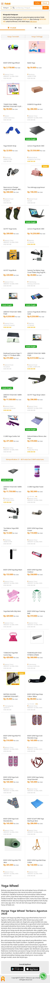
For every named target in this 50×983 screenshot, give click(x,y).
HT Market (30, 242)
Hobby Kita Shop (32, 450)
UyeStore (6, 707)
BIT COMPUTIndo (8, 500)
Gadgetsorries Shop (33, 159)
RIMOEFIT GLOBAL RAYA (10, 76)
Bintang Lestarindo (33, 284)
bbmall (29, 201)
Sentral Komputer (9, 325)
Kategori (6, 8)
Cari (45, 8)
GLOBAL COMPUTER (33, 367)
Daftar (37, 3)
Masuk (45, 3)
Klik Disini (33, 21)
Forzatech (6, 201)
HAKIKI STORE (31, 76)
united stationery (8, 118)
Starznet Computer (9, 408)
